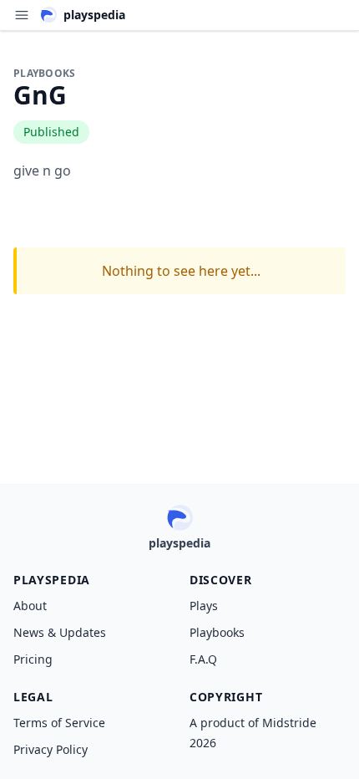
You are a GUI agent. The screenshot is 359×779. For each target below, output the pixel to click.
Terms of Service (59, 723)
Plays (204, 606)
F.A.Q (203, 659)
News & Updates (59, 632)
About (30, 606)
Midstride (289, 723)
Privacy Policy (50, 749)
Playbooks (217, 632)
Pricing (33, 659)
